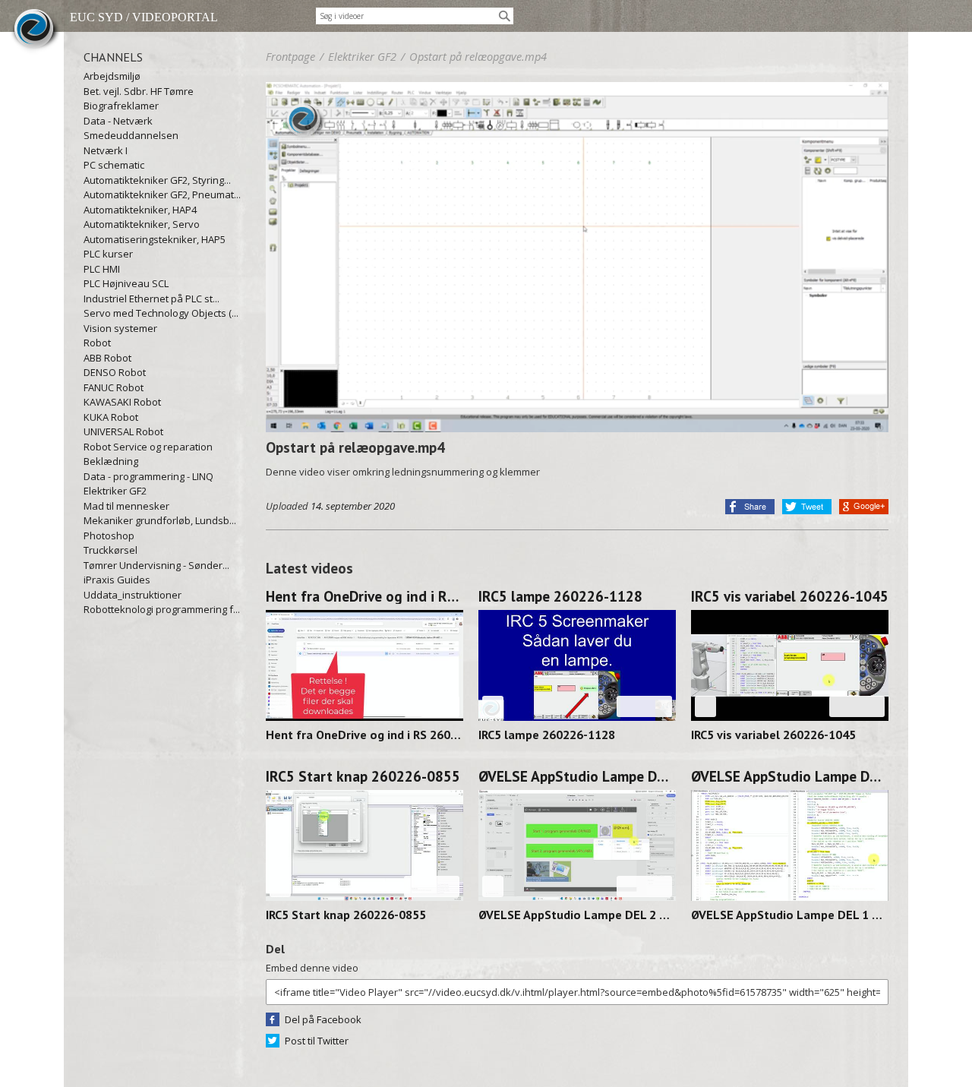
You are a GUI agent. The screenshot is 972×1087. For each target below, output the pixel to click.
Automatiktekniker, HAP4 (140, 209)
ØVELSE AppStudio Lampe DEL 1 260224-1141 (789, 776)
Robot (97, 342)
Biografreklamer (121, 105)
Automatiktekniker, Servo (142, 224)
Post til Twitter (317, 1041)
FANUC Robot (114, 387)
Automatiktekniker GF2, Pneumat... (162, 194)
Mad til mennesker (126, 506)
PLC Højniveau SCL (126, 283)
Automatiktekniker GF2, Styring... (157, 180)
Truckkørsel (110, 550)
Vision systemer (120, 328)
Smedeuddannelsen (131, 135)
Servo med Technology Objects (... (161, 313)
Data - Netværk (118, 121)
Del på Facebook (323, 1019)
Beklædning (111, 461)
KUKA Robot (111, 417)
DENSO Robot (115, 372)
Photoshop (109, 535)
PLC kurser (108, 254)
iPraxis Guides (117, 579)
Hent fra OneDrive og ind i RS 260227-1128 (364, 596)
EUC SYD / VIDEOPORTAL (144, 17)
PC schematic (114, 165)
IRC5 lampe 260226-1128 (560, 596)
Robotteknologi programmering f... (162, 609)
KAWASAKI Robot (122, 402)
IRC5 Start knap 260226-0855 (363, 776)
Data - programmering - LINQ (148, 476)
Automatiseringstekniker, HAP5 (155, 239)
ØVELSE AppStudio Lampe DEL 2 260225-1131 (577, 776)
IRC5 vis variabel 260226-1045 (789, 596)
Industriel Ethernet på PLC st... (151, 298)
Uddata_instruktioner (132, 595)
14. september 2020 (353, 506)
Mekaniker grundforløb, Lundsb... (160, 520)
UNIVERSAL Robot (123, 431)
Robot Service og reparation (148, 446)
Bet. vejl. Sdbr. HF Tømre (139, 91)
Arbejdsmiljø (112, 76)
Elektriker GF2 (115, 491)
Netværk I (106, 150)
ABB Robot (107, 358)
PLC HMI (102, 269)
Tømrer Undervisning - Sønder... (156, 565)
